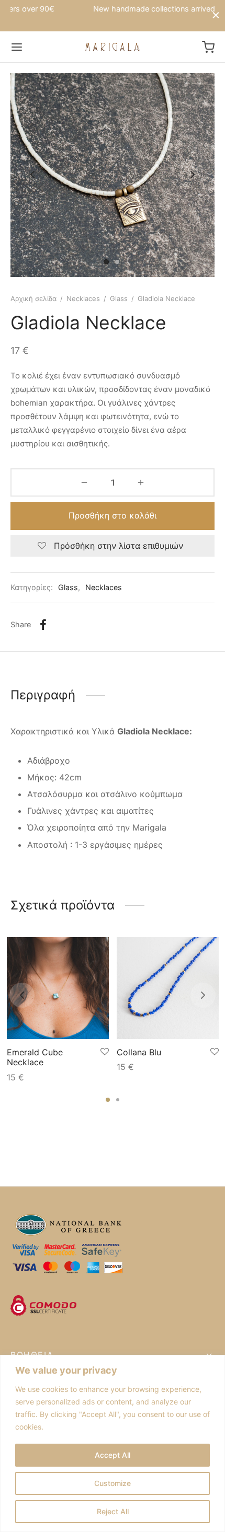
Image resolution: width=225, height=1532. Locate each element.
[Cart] (208, 47)
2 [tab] (117, 1099)
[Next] (203, 995)
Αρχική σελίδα (33, 298)
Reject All (113, 1511)
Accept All (112, 1454)
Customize (112, 1483)
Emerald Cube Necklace (35, 1057)
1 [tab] (108, 1100)
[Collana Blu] (168, 988)
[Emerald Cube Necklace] (58, 988)
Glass (119, 298)
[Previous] (22, 995)
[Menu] (16, 47)
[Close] (216, 15)
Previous (32, 175)
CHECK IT (176, 9)
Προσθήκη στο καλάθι (112, 515)
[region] (112, 1443)
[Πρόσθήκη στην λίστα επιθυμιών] (104, 1051)
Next (192, 175)
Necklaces (83, 298)
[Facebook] (43, 625)
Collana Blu (139, 1052)
